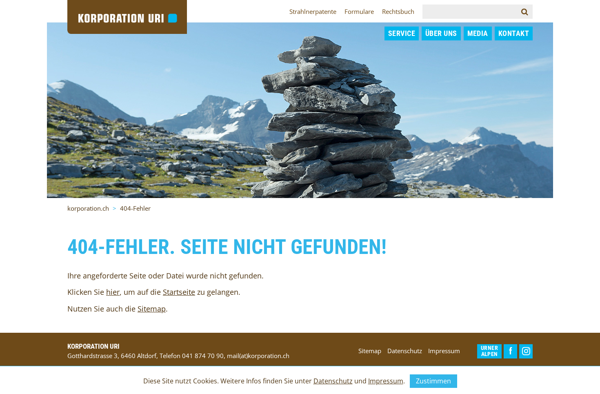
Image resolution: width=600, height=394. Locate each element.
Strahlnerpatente (312, 11)
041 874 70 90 (203, 356)
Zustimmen (433, 380)
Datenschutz (404, 351)
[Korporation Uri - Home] (127, 16)
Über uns (441, 33)
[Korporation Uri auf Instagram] (526, 351)
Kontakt (513, 33)
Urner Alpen (489, 351)
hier (113, 292)
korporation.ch (88, 208)
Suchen (531, 11)
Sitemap (152, 309)
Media (477, 33)
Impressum (444, 351)
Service (401, 33)
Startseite (179, 292)
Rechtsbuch (398, 11)
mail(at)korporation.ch (258, 356)
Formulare (359, 11)
